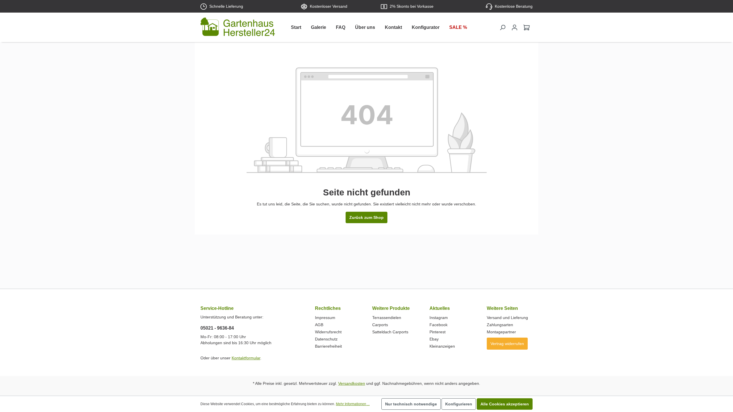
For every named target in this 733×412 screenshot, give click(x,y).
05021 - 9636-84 (217, 328)
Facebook (438, 324)
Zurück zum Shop (366, 217)
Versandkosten (351, 383)
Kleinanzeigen (442, 346)
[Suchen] (502, 27)
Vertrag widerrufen (507, 343)
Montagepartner (501, 332)
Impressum (325, 317)
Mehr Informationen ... (353, 404)
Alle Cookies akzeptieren (504, 404)
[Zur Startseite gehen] (237, 27)
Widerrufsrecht (328, 332)
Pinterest (437, 332)
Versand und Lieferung (507, 317)
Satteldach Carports (390, 332)
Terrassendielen (386, 317)
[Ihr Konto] (515, 27)
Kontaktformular (246, 358)
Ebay (434, 339)
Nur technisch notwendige (411, 404)
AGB (319, 324)
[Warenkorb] (527, 27)
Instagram (438, 317)
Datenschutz (326, 339)
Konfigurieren (458, 404)
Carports (380, 324)
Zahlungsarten (500, 324)
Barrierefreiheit (328, 346)
